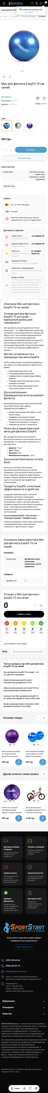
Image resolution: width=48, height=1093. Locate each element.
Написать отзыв (24, 614)
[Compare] (37, 98)
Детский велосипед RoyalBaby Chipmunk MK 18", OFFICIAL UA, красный (36, 810)
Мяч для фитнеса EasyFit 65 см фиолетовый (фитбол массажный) (11, 753)
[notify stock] (18, 762)
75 (26, 581)
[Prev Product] (3, 76)
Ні (37, 12)
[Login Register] (41, 3)
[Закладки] (30, 1088)
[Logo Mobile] (16, 3)
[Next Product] (10, 76)
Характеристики (28, 16)
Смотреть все (8, 186)
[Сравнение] (36, 1088)
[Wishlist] (44, 98)
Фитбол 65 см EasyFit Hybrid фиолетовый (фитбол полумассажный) (12, 810)
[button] (38, 717)
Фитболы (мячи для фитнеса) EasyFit (28, 652)
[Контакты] (36, 3)
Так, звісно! (29, 12)
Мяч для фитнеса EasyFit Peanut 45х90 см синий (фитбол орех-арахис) (35, 753)
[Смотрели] (24, 1088)
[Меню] (4, 3)
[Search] (32, 3)
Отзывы (42, 16)
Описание (14, 16)
